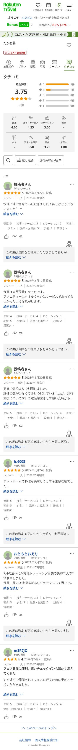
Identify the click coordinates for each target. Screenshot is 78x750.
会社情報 (25, 740)
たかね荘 (9, 43)
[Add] (69, 45)
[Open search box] (8, 160)
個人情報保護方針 (47, 740)
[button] (17, 186)
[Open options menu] (72, 184)
